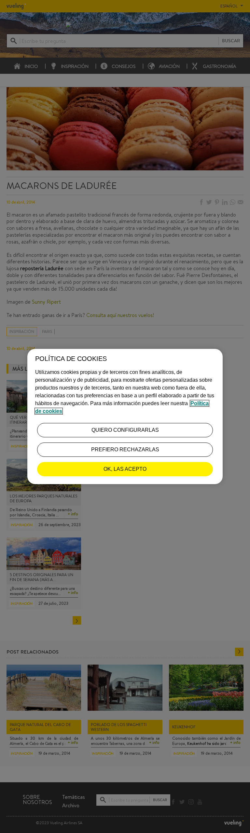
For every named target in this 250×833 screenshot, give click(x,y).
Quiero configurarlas (125, 430)
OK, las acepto (125, 469)
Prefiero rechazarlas (125, 449)
